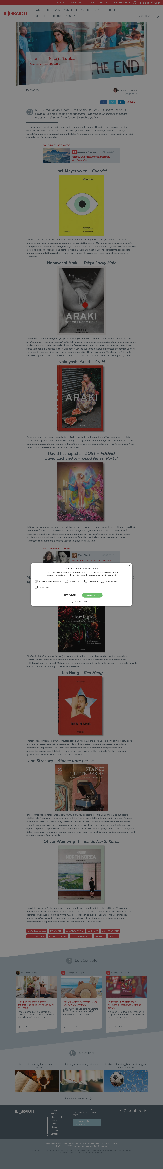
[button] (81, 601)
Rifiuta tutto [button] (70, 595)
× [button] (130, 565)
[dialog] (81, 584)
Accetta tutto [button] (92, 595)
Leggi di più (111, 575)
